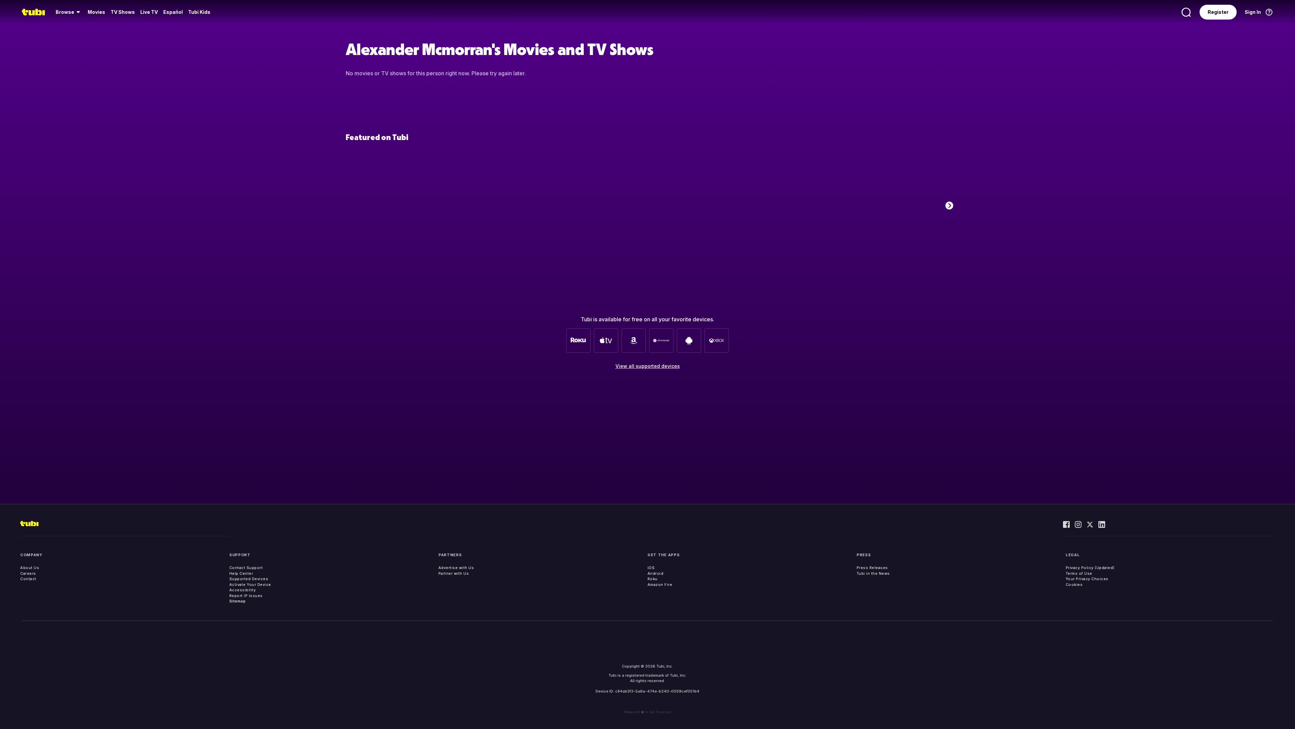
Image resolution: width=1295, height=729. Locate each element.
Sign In (1253, 12)
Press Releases (872, 567)
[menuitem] (69, 12)
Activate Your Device (250, 584)
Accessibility (242, 590)
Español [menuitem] (173, 12)
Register (1218, 12)
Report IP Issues (246, 595)
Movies (96, 12)
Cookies (1074, 584)
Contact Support (246, 567)
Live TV (149, 12)
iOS (651, 567)
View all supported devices (647, 366)
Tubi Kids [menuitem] (199, 12)
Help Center (241, 573)
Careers (28, 573)
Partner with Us (453, 573)
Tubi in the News (873, 573)
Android (656, 573)
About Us (29, 567)
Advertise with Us (456, 567)
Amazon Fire (660, 584)
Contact (28, 578)
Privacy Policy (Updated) (1090, 567)
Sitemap (237, 601)
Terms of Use (1079, 573)
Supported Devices (248, 578)
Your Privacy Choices (1087, 578)
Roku (653, 578)
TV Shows (123, 12)
